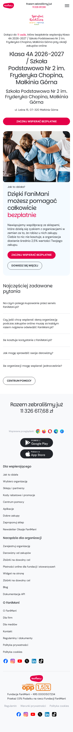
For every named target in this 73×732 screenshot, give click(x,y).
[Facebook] (5, 661)
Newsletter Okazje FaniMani (19, 529)
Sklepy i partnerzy (14, 488)
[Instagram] (12, 661)
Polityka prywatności (15, 645)
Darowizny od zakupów (17, 553)
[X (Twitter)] (27, 661)
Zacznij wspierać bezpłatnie (36, 121)
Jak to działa (10, 474)
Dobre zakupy (11, 515)
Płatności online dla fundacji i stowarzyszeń (29, 566)
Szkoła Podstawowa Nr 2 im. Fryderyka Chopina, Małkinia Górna (36, 96)
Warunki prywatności (33, 706)
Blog (5, 587)
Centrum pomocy (19, 380)
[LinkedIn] (34, 661)
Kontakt (7, 631)
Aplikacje (8, 509)
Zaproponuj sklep (13, 522)
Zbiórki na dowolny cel (16, 560)
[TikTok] (41, 661)
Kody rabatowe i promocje (19, 495)
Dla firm (7, 617)
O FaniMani (9, 610)
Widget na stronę (13, 573)
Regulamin (10, 706)
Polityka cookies (12, 652)
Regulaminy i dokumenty (18, 638)
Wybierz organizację (15, 481)
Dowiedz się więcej (24, 265)
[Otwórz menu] (67, 6)
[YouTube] (19, 661)
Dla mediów (10, 624)
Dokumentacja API (14, 594)
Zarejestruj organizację (16, 546)
